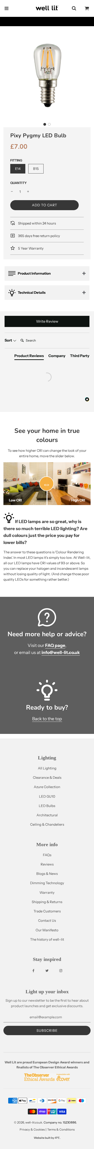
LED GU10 (47, 796)
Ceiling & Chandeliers (47, 824)
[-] (11, 192)
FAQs (47, 855)
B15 (36, 168)
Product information (34, 273)
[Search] (74, 8)
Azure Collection (47, 787)
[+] (28, 192)
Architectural (47, 815)
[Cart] (87, 8)
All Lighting (47, 768)
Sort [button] (9, 340)
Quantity (18, 183)
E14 (18, 168)
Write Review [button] (47, 321)
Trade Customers (47, 911)
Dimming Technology (47, 883)
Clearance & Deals (47, 777)
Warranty (47, 892)
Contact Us (47, 920)
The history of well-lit (47, 939)
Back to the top (47, 718)
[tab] (29, 356)
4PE (57, 1137)
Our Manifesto (47, 930)
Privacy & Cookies (32, 1129)
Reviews (47, 864)
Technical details (32, 292)
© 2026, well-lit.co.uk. (28, 1122)
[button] (44, 124)
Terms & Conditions (61, 1129)
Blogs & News (47, 873)
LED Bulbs (47, 806)
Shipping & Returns (47, 902)
